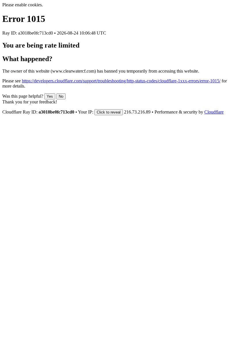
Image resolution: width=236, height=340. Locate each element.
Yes (50, 96)
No (61, 96)
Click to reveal (109, 112)
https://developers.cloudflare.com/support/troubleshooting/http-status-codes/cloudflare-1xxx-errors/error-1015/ (121, 80)
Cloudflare (214, 111)
